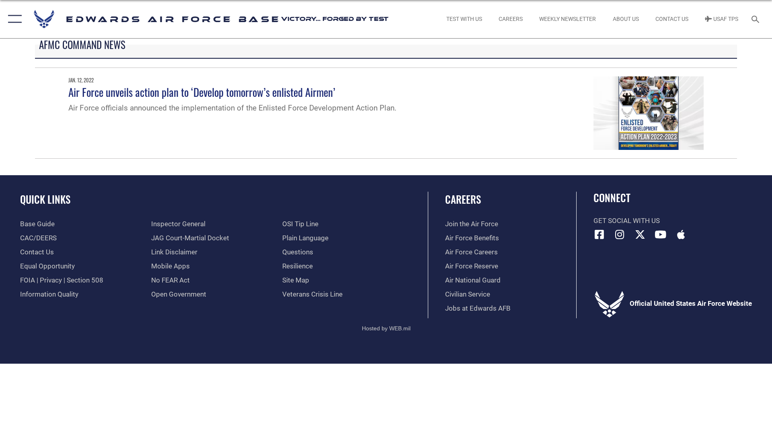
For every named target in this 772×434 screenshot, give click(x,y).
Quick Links (45, 199)
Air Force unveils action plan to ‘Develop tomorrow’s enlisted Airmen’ (201, 92)
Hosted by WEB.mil (386, 328)
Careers (463, 199)
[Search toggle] (756, 19)
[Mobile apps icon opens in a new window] (681, 234)
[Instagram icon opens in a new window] (620, 234)
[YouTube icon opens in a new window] (661, 234)
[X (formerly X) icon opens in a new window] (640, 234)
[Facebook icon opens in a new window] (599, 234)
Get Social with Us (626, 221)
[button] (13, 19)
